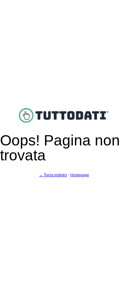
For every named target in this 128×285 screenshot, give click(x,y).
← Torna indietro (53, 175)
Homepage (79, 175)
